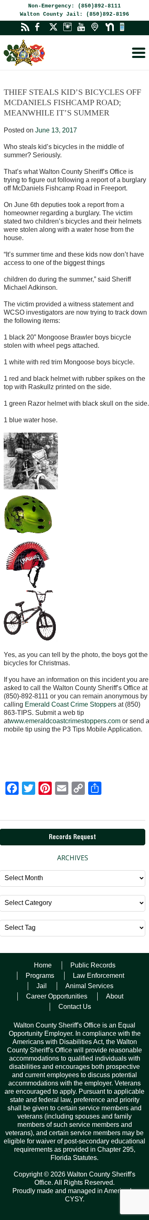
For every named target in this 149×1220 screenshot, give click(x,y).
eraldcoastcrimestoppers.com (77, 720)
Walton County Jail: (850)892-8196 (74, 14)
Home (43, 965)
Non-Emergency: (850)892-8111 (74, 6)
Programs (40, 975)
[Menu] (138, 52)
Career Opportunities (56, 996)
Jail (41, 985)
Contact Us (74, 1006)
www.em (21, 720)
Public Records (92, 965)
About (114, 996)
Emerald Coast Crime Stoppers (70, 704)
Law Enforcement (98, 975)
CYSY (74, 1199)
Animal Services (89, 985)
